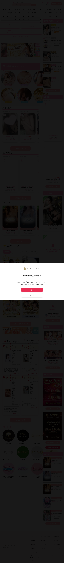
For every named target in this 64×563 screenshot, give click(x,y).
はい (32, 290)
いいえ (32, 295)
